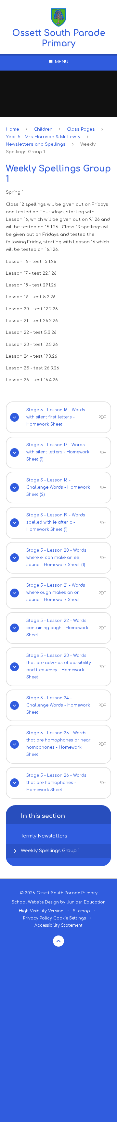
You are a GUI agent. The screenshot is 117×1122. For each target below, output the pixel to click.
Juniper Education (86, 902)
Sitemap (81, 911)
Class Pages (81, 129)
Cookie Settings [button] (69, 918)
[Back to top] (58, 941)
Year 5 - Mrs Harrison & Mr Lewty (43, 136)
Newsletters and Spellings (36, 144)
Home (12, 129)
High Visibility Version (41, 911)
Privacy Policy (37, 918)
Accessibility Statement (58, 925)
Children (43, 129)
